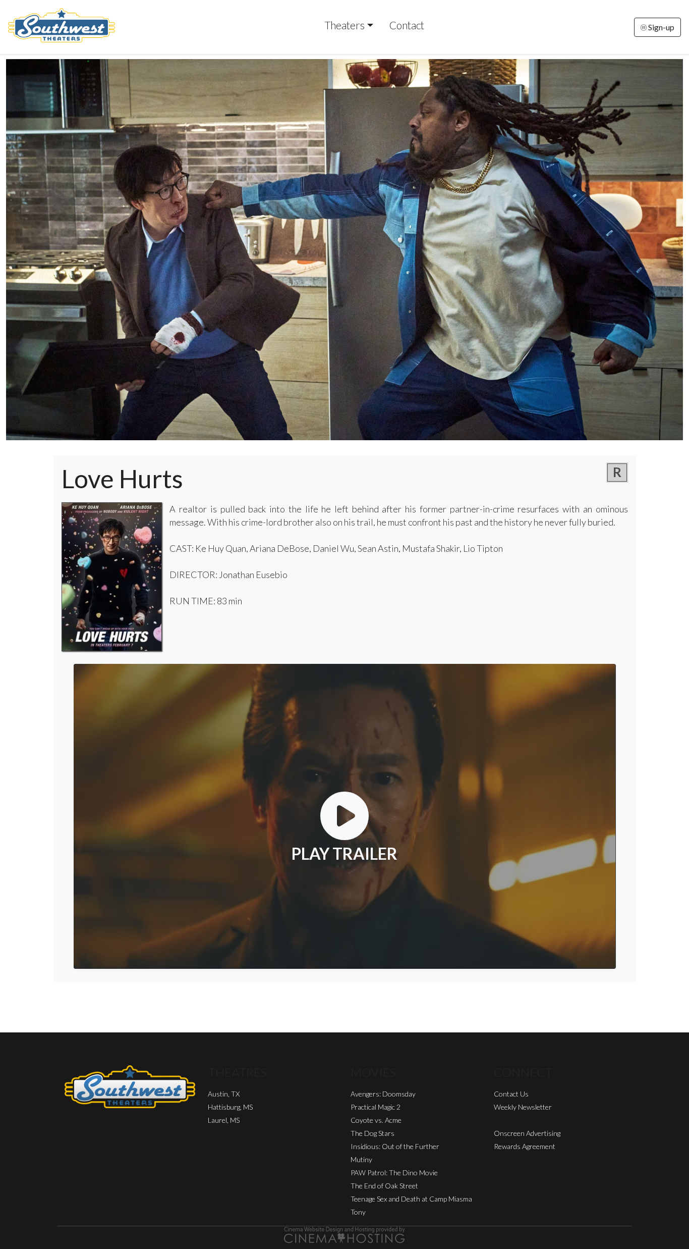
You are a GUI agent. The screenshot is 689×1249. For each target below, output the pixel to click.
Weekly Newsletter (523, 1107)
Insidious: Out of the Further (395, 1146)
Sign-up (660, 27)
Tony (358, 1212)
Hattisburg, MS (230, 1107)
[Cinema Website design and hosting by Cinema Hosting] (344, 1234)
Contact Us (511, 1093)
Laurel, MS (224, 1120)
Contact (406, 25)
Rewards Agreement (524, 1146)
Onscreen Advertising (527, 1133)
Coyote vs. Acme (376, 1120)
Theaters (344, 25)
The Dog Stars (372, 1133)
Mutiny (361, 1159)
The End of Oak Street (384, 1185)
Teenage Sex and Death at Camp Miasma (411, 1198)
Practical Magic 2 (375, 1107)
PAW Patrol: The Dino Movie (394, 1172)
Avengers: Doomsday (383, 1093)
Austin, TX (224, 1093)
